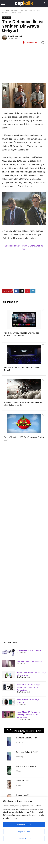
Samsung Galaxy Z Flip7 (26, 738)
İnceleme (20, 652)
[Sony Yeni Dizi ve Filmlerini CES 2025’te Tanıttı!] (24, 354)
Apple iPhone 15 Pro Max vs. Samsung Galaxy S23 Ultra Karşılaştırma (28, 714)
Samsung (19, 742)
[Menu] (3, 3)
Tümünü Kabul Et (24, 825)
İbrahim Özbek (15, 36)
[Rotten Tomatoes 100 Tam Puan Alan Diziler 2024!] (24, 423)
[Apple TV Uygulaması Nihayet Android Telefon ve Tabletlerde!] (24, 319)
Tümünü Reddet (24, 838)
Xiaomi (18, 771)
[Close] (45, 799)
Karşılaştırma (21, 677)
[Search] (44, 3)
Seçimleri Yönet (24, 831)
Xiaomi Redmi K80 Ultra (26, 766)
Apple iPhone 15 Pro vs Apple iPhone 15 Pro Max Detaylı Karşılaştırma (29, 687)
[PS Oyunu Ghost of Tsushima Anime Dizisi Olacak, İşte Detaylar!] (24, 389)
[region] (24, 820)
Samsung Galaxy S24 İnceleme (29, 661)
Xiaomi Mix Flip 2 (23, 781)
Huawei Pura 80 (22, 795)
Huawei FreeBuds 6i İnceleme (29, 650)
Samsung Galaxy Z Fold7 (27, 752)
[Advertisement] (23, 66)
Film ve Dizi (17, 10)
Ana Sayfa (6, 10)
